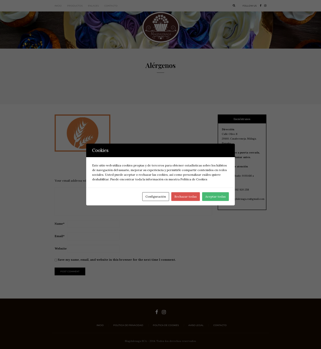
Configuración (155, 196)
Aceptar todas (215, 196)
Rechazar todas (185, 196)
